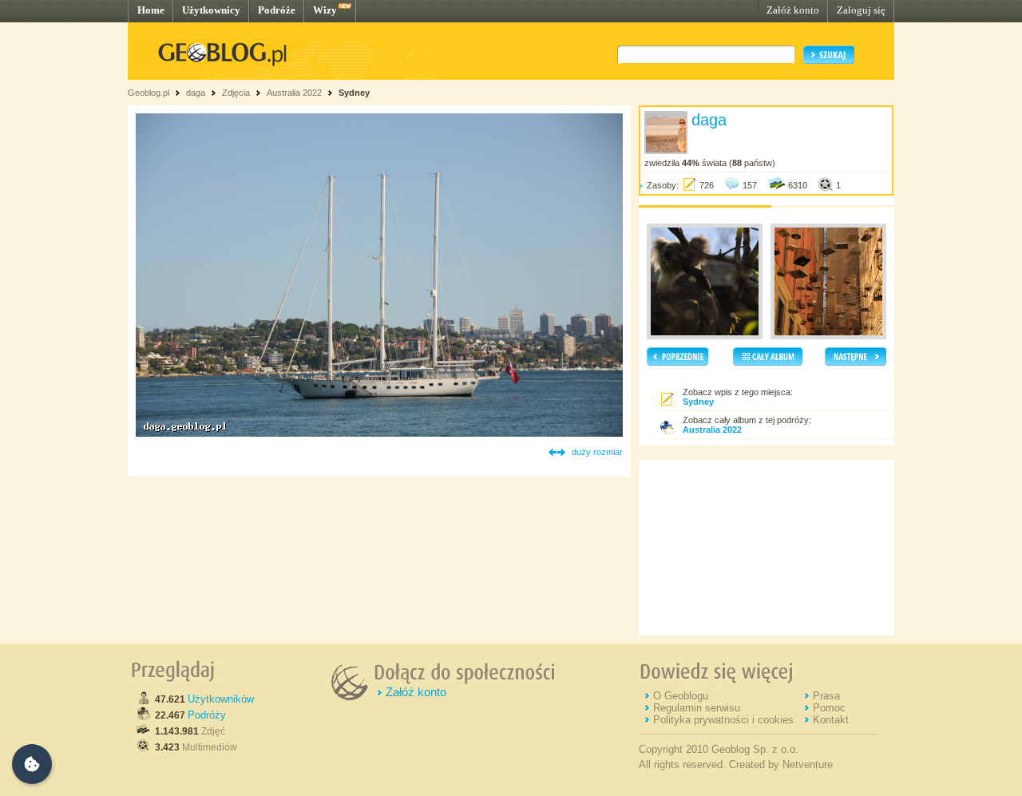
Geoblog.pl (148, 92)
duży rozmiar (597, 452)
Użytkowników (221, 699)
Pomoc (829, 708)
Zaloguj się (861, 10)
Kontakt (831, 720)
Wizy (325, 10)
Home (150, 10)
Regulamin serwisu (696, 708)
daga (195, 92)
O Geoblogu (680, 696)
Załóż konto (792, 10)
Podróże (276, 10)
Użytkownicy (211, 10)
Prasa (826, 696)
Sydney (354, 92)
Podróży (207, 715)
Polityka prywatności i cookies (723, 720)
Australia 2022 (294, 92)
